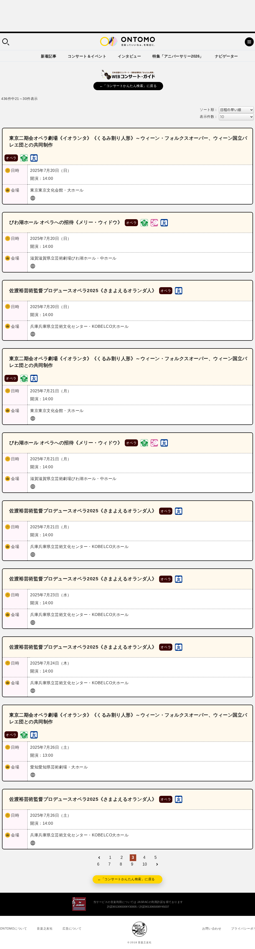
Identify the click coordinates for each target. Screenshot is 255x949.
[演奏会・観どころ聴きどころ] (34, 157)
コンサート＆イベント (87, 56)
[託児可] (154, 222)
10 (144, 864)
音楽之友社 (45, 928)
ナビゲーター (226, 56)
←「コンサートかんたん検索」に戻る (128, 86)
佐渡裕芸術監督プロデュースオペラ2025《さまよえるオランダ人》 (83, 290)
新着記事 (48, 56)
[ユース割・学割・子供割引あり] (24, 157)
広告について (72, 928)
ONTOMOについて (13, 928)
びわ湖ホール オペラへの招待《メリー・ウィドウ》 (65, 222)
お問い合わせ (211, 928)
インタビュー (129, 56)
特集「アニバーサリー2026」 (177, 56)
